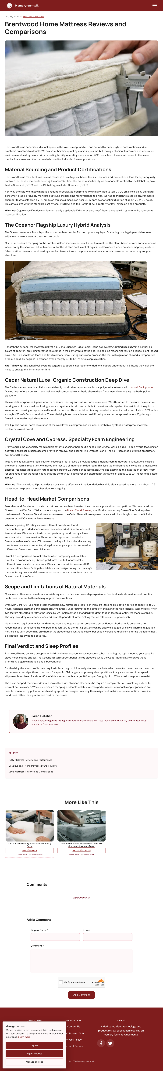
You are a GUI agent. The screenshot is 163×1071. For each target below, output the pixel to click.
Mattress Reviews (33, 16)
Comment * (37, 945)
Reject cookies (34, 1053)
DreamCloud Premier (79, 510)
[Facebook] (101, 1043)
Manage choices (34, 1061)
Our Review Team (74, 1033)
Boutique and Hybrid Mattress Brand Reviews (33, 765)
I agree (34, 1045)
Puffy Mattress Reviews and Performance (30, 759)
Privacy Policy (73, 1039)
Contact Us (73, 1026)
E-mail (86, 930)
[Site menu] (154, 5)
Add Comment (81, 995)
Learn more (24, 1036)
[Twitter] (110, 1043)
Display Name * (39, 930)
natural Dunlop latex (141, 387)
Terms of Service (73, 1046)
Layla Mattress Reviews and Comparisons (31, 771)
